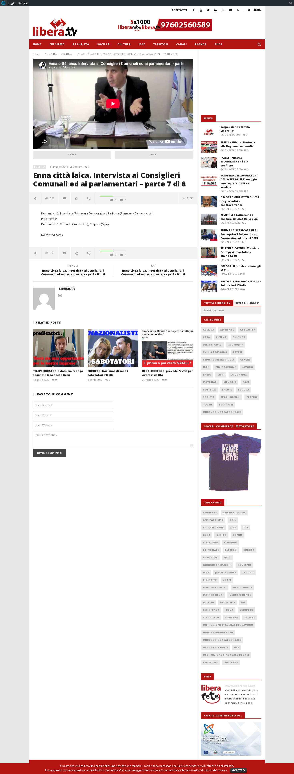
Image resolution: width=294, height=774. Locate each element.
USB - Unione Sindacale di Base (226, 654)
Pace (246, 382)
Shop (218, 44)
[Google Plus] (223, 10)
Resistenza (211, 609)
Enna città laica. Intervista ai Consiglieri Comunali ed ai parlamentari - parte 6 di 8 (153, 270)
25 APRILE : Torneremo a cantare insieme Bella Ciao (239, 217)
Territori (160, 44)
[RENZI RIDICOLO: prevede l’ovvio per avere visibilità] (167, 348)
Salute (227, 389)
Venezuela (210, 662)
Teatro (251, 396)
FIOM (227, 557)
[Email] (230, 10)
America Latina (234, 512)
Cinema (221, 337)
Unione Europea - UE (218, 632)
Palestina (227, 602)
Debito (221, 534)
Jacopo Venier (225, 572)
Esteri (237, 352)
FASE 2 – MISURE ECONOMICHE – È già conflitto (234, 161)
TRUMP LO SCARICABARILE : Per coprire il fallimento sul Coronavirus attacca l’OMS (239, 234)
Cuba (206, 534)
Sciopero (246, 609)
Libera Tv (210, 579)
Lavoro (247, 367)
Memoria (230, 382)
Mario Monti (242, 587)
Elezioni (231, 549)
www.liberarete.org (240, 686)
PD (243, 602)
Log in (11, 3)
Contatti (179, 10)
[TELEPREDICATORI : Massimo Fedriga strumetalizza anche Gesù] (58, 348)
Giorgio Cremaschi (217, 564)
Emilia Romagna (215, 352)
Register (23, 3)
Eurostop (210, 557)
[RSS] (238, 10)
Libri (221, 374)
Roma (229, 609)
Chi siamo (57, 44)
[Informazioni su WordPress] (3, 3)
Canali (181, 44)
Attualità (81, 44)
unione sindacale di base (222, 639)
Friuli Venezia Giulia (218, 359)
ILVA (206, 572)
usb (236, 647)
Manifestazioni (215, 587)
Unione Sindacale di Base (222, 411)
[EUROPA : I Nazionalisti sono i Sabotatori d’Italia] (113, 348)
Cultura (124, 44)
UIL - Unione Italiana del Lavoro (228, 624)
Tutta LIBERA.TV (246, 303)
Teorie (208, 404)
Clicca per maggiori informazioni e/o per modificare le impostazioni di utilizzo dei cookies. (173, 770)
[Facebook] (193, 10)
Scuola (243, 389)
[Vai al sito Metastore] (231, 462)
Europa (249, 549)
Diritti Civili (212, 344)
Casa (206, 337)
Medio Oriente (240, 594)
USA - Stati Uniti (215, 647)
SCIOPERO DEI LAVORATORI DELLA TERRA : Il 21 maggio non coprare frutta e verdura (238, 181)
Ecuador (230, 542)
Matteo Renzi (213, 594)
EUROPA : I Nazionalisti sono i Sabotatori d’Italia (108, 373)
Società (103, 44)
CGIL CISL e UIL (213, 527)
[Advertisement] (231, 82)
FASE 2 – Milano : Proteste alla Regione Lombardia (238, 144)
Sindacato (211, 617)
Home (37, 44)
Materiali (210, 382)
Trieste (249, 617)
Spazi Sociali (230, 396)
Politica (67, 53)
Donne (238, 534)
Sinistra (231, 617)
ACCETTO (238, 770)
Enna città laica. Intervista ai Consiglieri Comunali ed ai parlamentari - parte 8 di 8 (73, 270)
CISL (246, 527)
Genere (245, 359)
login (256, 10)
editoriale (211, 549)
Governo (244, 564)
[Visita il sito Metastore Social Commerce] (188, 25)
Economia (235, 344)
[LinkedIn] (215, 10)
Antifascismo (213, 519)
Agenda (201, 44)
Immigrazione (225, 367)
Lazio (207, 374)
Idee (142, 44)
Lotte (227, 579)
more (186, 198)
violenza (231, 662)
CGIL (233, 519)
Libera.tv (77, 166)
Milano (208, 602)
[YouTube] (201, 10)
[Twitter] (208, 10)
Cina (233, 527)
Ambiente (227, 329)
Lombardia (239, 374)
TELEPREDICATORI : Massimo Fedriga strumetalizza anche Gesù (58, 373)
